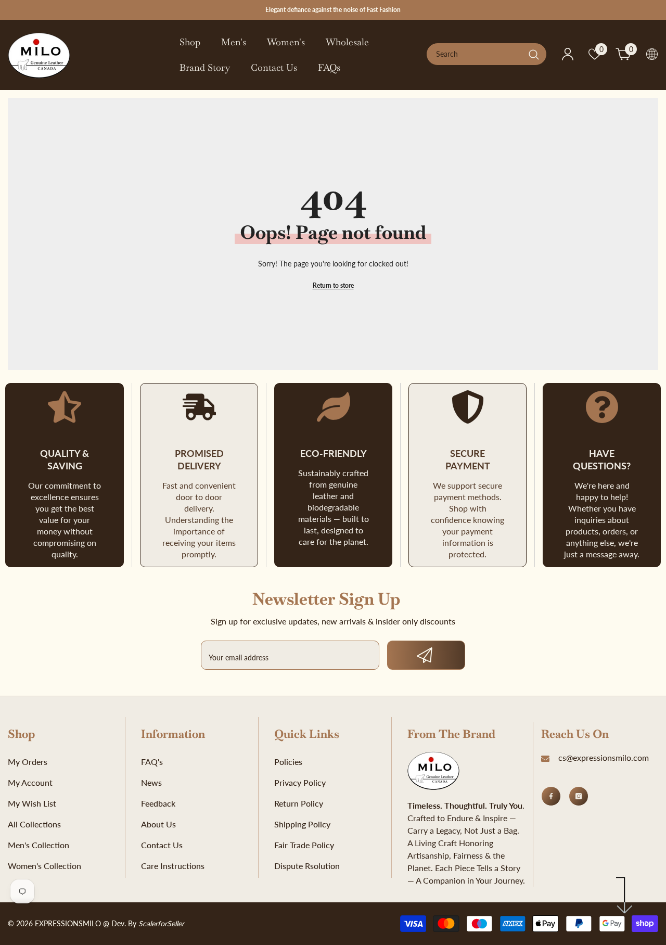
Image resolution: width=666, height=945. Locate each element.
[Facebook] (551, 796)
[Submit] (426, 655)
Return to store (333, 285)
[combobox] (475, 54)
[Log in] (567, 54)
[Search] (486, 54)
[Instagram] (578, 796)
